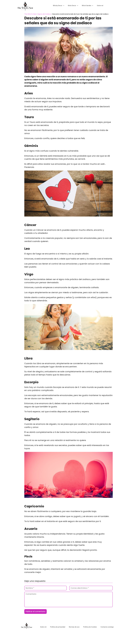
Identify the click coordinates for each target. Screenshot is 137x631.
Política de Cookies (90, 627)
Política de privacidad (57, 627)
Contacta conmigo (107, 627)
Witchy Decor (57, 5)
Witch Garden (86, 5)
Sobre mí (100, 5)
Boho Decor (72, 5)
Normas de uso (74, 627)
